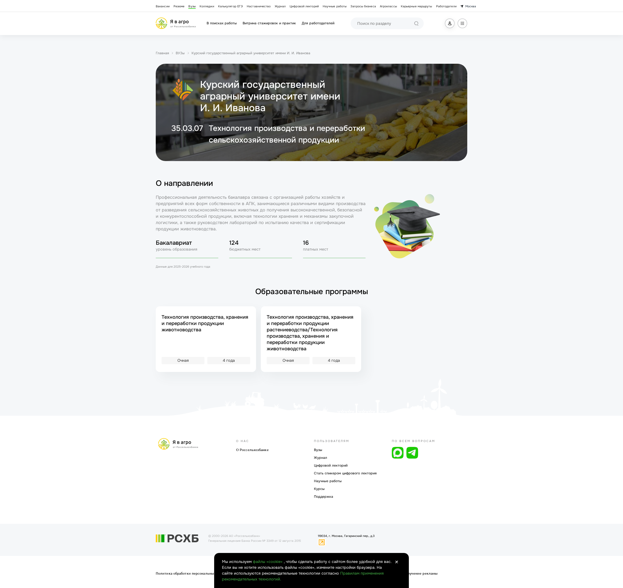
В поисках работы (222, 23)
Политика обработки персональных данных (193, 573)
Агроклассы (388, 6)
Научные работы (335, 6)
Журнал (280, 6)
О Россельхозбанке (252, 450)
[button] (450, 23)
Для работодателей (318, 23)
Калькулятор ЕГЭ (230, 6)
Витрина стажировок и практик (269, 23)
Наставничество (259, 6)
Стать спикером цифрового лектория (345, 473)
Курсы (319, 489)
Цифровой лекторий (304, 6)
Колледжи (207, 6)
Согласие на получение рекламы (409, 573)
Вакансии (163, 6)
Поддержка (323, 496)
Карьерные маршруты (416, 6)
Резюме (179, 6)
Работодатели (446, 6)
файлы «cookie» (268, 561)
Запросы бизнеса (363, 6)
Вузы (191, 6)
